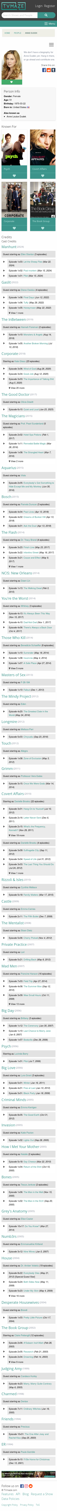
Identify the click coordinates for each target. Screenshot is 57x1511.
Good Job (28, 373)
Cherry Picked (31, 937)
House (7, 1258)
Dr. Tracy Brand (28, 539)
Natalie (24, 1154)
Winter (27, 1082)
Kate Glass (20, 361)
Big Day (8, 1010)
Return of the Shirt (32, 1166)
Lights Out (29, 1140)
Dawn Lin (25, 580)
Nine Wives (29, 1251)
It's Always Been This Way (37, 613)
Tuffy (26, 302)
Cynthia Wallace (29, 887)
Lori (22, 952)
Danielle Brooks (22, 801)
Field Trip (28, 981)
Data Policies (10, 1499)
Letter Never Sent (32, 817)
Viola (23, 475)
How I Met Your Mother (20, 1146)
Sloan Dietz (26, 930)
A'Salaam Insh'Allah (33, 1342)
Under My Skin (31, 1290)
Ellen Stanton (27, 254)
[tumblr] (53, 70)
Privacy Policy (27, 1505)
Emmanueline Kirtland (32, 1244)
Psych (7, 168)
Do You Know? (32, 1226)
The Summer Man (33, 986)
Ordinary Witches (32, 1408)
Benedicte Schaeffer (31, 645)
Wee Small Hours (32, 995)
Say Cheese (30, 1161)
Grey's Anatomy (14, 1211)
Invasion (8, 1125)
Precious (25, 1426)
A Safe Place (30, 663)
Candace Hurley (29, 1376)
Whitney (25, 605)
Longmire (9, 721)
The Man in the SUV (34, 1200)
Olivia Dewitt (27, 401)
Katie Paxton (27, 1132)
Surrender (28, 652)
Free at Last (29, 1087)
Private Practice (14, 944)
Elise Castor (27, 1218)
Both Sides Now (32, 1281)
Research (28, 1351)
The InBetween (14, 319)
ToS (38, 1505)
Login (39, 6)
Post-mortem (30, 270)
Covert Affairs (39, 168)
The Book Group (41, 221)
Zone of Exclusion (32, 758)
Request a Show (42, 1494)
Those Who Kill (14, 637)
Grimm (7, 768)
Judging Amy (12, 1368)
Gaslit (6, 282)
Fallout (27, 689)
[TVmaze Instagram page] (26, 1486)
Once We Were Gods (34, 783)
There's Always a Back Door (38, 627)
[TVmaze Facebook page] (22, 1486)
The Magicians (13, 416)
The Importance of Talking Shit (39, 379)
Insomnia (28, 657)
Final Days (29, 297)
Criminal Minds (14, 1099)
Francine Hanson (29, 973)
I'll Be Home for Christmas (37, 1459)
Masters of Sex (14, 675)
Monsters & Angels (33, 334)
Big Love (8, 1067)
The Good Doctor (15, 394)
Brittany (24, 1018)
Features (8, 1494)
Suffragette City (31, 850)
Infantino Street (31, 552)
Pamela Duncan (29, 504)
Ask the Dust (30, 525)
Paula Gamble (28, 1451)
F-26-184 (25, 682)
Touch (6, 743)
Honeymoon (30, 307)
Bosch (6, 496)
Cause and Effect (32, 557)
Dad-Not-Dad (30, 622)
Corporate (9, 221)
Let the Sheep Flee (33, 261)
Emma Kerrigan (28, 1107)
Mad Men (9, 966)
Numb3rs (9, 1236)
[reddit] (49, 70)
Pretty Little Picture (33, 1317)
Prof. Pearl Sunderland (32, 423)
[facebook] (44, 70)
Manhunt (9, 246)
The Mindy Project (16, 696)
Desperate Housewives (20, 1302)
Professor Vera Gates (31, 776)
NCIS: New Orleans (17, 573)
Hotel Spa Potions (32, 434)
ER (4, 1444)
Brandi (24, 1310)
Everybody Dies (32, 1272)
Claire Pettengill (22, 1335)
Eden (23, 703)
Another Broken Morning (36, 343)
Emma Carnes (28, 908)
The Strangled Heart (33, 452)
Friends (8, 1419)
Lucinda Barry (21, 1053)
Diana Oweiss (28, 289)
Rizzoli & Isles (12, 879)
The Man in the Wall (33, 1192)
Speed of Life (30, 859)
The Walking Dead (33, 588)
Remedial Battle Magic (35, 443)
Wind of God (30, 368)
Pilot (26, 275)
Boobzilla (28, 1039)
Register (49, 6)
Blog (25, 1494)
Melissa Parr (27, 729)
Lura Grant (26, 1075)
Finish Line (29, 547)
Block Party (29, 1093)
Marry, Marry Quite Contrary (38, 1383)
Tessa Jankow (28, 1184)
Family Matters (31, 894)
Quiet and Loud (31, 409)
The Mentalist (13, 923)
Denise (24, 1401)
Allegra (24, 750)
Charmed (9, 1394)
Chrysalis (28, 736)
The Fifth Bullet (31, 916)
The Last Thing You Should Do (39, 864)
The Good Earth (31, 1114)
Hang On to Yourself (34, 808)
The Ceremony (31, 1025)
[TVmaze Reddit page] (31, 1486)
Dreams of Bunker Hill (34, 516)
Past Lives (29, 511)
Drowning (28, 1356)
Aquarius (9, 467)
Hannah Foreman (29, 327)
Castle (7, 901)
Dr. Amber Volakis (30, 1265)
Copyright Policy (10, 1505)
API (18, 1494)
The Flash (9, 532)
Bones (7, 1177)
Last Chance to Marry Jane (37, 1030)
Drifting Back (30, 959)
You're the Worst (15, 598)
